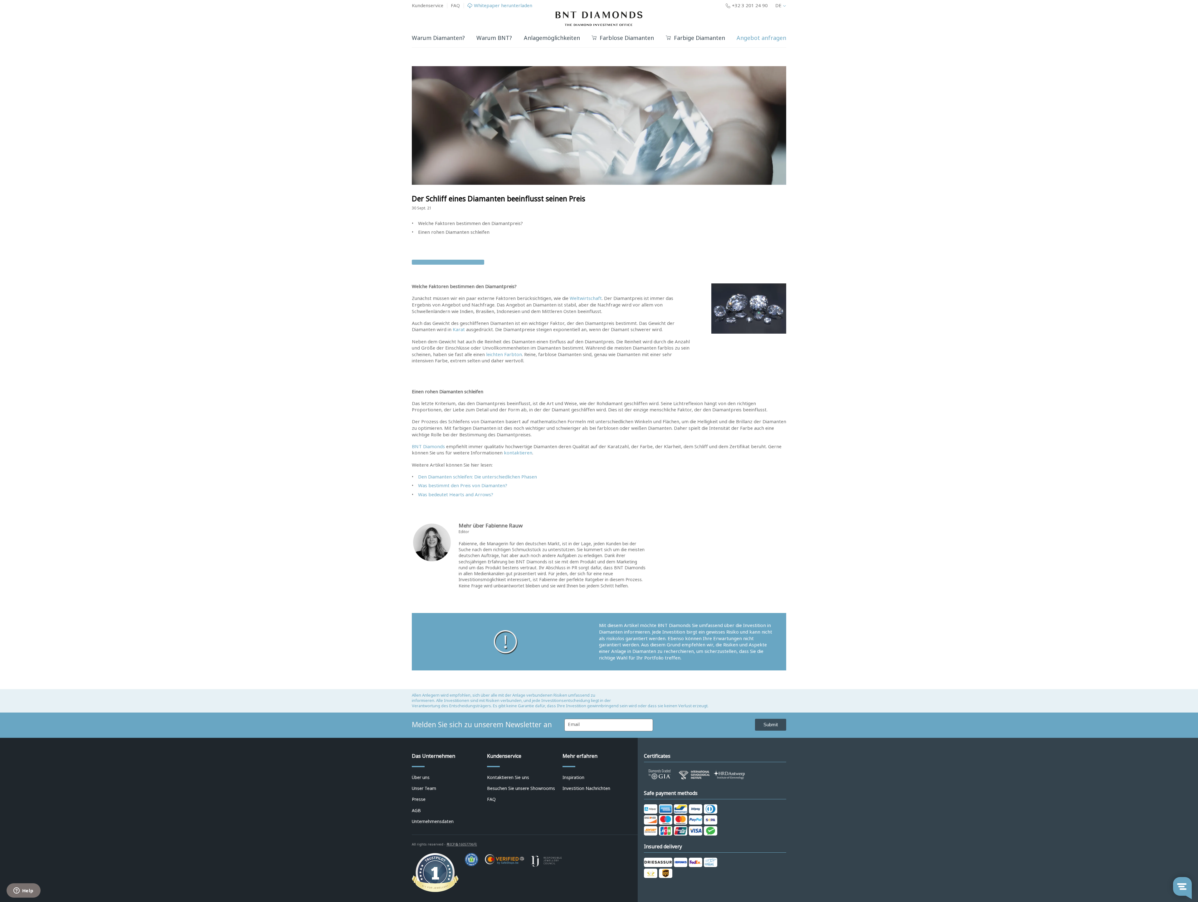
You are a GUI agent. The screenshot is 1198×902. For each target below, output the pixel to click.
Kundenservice (427, 5)
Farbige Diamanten (699, 38)
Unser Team (424, 788)
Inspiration (573, 777)
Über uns (421, 777)
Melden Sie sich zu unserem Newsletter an (482, 724)
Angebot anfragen (761, 38)
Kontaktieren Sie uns (508, 777)
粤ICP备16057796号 (461, 844)
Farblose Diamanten (627, 38)
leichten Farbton (504, 354)
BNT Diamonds (428, 446)
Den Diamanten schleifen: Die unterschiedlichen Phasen (477, 476)
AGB (416, 810)
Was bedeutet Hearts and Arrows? (455, 494)
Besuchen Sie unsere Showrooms (521, 788)
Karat (459, 329)
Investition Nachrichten (586, 788)
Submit (770, 724)
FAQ (455, 5)
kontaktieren (518, 452)
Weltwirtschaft (586, 298)
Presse (419, 799)
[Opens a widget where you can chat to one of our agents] (23, 891)
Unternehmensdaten (433, 821)
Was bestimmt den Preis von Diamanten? (462, 485)
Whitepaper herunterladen (503, 5)
